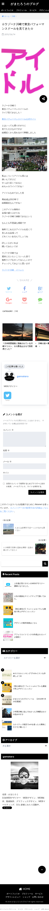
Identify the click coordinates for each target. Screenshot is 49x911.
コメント (8, 430)
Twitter (7, 400)
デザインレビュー (13, 897)
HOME (26, 888)
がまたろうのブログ (25, 4)
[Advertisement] (23, 837)
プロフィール (21, 10)
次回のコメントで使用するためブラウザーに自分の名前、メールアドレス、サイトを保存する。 (25, 485)
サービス (33, 10)
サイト (6, 473)
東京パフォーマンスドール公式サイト (19, 119)
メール (7, 462)
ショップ (26, 897)
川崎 (16, 311)
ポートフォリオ (7, 10)
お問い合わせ (37, 897)
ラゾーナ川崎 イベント (13, 270)
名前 (6, 450)
